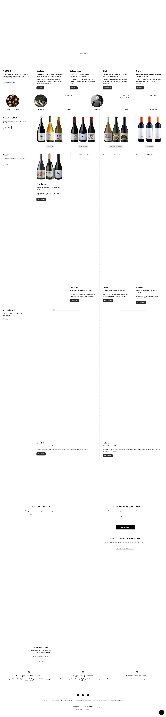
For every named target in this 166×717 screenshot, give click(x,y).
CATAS (61, 3)
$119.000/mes (140, 302)
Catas (139, 70)
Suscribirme (107, 88)
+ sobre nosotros (9, 82)
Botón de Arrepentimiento (83, 701)
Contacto (70, 701)
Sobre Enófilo (55, 701)
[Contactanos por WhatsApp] (78, 695)
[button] (147, 3)
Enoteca (40, 70)
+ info (6, 164)
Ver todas (7, 127)
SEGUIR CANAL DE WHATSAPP (125, 548)
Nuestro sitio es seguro (137, 675)
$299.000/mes (108, 300)
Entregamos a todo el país (29, 675)
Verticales (149, 147)
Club (105, 70)
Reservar (140, 88)
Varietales (50, 147)
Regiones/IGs (83, 147)
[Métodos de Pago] (83, 671)
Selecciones (75, 70)
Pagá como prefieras (83, 675)
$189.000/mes (74, 300)
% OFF (26, 3)
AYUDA (67, 3)
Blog (62, 701)
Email (123, 517)
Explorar (40, 88)
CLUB (53, 3)
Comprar (83, 53)
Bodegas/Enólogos (116, 147)
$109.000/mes (107, 456)
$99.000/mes (41, 199)
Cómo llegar (41, 661)
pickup (48, 679)
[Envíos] (28, 671)
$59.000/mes (41, 454)
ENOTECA (34, 3)
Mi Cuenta (45, 701)
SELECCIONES (44, 3)
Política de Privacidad (100, 701)
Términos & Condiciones (116, 701)
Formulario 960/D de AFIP (83, 709)
